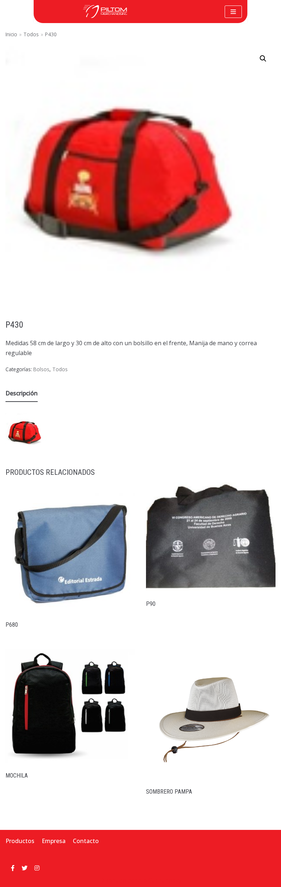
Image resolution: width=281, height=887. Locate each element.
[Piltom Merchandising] (105, 11)
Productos (19, 841)
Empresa (53, 841)
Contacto (86, 841)
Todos (31, 34)
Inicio (11, 34)
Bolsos (41, 369)
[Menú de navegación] (233, 11)
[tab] (21, 393)
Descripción (21, 393)
